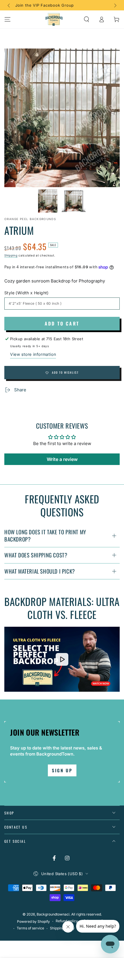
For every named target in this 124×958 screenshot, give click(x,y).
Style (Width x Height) (26, 292)
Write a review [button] (62, 459)
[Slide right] (115, 5)
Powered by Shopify (33, 921)
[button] (86, 19)
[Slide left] (9, 5)
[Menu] (7, 19)
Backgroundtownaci (53, 914)
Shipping (11, 255)
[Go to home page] (54, 19)
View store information (33, 354)
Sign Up (62, 770)
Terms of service (30, 928)
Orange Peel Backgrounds (30, 219)
